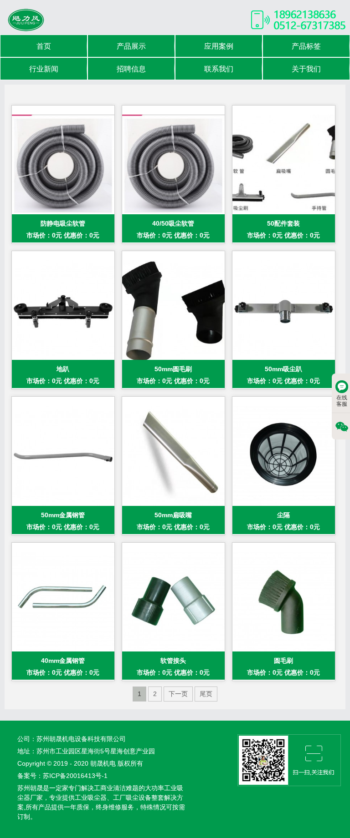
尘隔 (283, 515)
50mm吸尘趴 (283, 369)
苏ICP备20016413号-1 (75, 775)
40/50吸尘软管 (173, 223)
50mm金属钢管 (63, 515)
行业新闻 (43, 69)
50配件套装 (283, 223)
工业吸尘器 (91, 797)
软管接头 (173, 660)
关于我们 (306, 69)
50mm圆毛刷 (173, 369)
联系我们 (218, 69)
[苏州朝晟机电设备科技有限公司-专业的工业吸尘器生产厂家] (25, 19)
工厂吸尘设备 (132, 797)
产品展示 (131, 46)
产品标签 (306, 46)
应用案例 (218, 46)
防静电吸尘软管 (63, 223)
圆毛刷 (283, 660)
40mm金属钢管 (63, 660)
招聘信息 (131, 69)
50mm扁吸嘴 (173, 515)
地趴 (63, 369)
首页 (43, 46)
